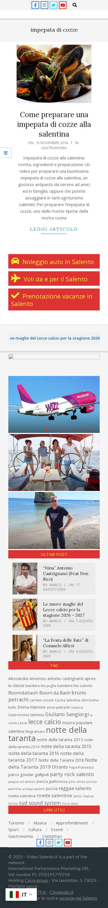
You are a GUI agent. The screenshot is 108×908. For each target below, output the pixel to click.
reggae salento (75, 788)
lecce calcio (44, 721)
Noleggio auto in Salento (57, 261)
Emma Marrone (31, 707)
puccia (52, 788)
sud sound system (40, 802)
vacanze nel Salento (78, 898)
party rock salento (72, 774)
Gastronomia (54, 147)
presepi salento (33, 789)
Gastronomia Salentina (26, 715)
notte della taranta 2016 (33, 753)
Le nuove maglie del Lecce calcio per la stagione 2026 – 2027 (63, 609)
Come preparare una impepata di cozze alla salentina (54, 124)
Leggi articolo (54, 229)
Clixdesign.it (62, 892)
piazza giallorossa (52, 781)
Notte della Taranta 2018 (61, 760)
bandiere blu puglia (40, 685)
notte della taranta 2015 (66, 746)
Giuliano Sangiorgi (67, 714)
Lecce (22, 723)
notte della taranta (47, 734)
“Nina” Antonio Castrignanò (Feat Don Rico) (65, 573)
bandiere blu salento (74, 685)
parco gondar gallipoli (28, 774)
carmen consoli (42, 700)
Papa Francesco (81, 767)
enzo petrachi (58, 707)
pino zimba (77, 782)
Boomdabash (23, 692)
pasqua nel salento (21, 782)
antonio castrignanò (65, 678)
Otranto (60, 767)
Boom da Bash (54, 692)
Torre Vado (70, 804)
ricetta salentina (21, 795)
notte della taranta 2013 (60, 739)
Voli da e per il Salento (55, 279)
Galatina (77, 707)
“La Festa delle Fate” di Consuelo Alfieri (65, 643)
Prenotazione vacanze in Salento (51, 300)
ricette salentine (54, 795)
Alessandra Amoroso (27, 678)
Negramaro (35, 731)
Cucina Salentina (67, 700)
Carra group (36, 880)
